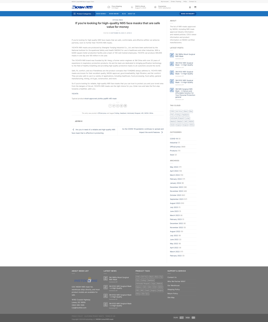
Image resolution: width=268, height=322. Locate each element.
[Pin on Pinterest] (121, 106)
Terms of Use (110, 316)
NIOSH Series (101, 14)
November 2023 (176, 191)
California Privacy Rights (94, 316)
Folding (117, 113)
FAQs (185, 1)
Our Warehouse (174, 285)
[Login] (190, 7)
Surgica (178, 125)
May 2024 (174, 167)
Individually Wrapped (133, 113)
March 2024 (175, 175)
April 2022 (174, 248)
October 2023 (175, 195)
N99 (149, 287)
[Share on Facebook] (110, 106)
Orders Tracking (176, 1)
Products (173, 151)
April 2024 (174, 171)
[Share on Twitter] (114, 106)
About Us (131, 14)
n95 (142, 113)
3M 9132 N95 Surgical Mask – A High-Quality (184, 64)
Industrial (173, 143)
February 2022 (176, 256)
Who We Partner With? (176, 281)
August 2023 (175, 203)
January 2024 (175, 183)
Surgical (185, 125)
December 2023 (176, 187)
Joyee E (129, 33)
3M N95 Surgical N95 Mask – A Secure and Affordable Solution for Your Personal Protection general (185, 93)
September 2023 (176, 199)
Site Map (171, 297)
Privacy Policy (77, 316)
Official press (118, 20)
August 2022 (175, 231)
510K (172, 111)
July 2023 (174, 207)
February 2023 (176, 219)
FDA (172, 115)
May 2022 (174, 243)
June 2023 (174, 211)
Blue (191, 111)
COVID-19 (174, 139)
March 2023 (175, 215)
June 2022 (174, 239)
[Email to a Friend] (117, 106)
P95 (137, 290)
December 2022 (176, 223)
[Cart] (195, 7)
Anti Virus (179, 111)
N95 (144, 287)
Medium (180, 121)
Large (187, 118)
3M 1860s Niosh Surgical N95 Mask (185, 55)
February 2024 (176, 179)
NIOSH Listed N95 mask (104, 319)
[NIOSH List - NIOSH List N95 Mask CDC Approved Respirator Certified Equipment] (82, 7)
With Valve (145, 294)
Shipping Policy (174, 289)
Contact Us (192, 1)
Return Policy (173, 293)
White (151, 113)
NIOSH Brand (114, 14)
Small (172, 125)
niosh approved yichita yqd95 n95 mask (101, 98)
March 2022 (175, 252)
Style (172, 155)
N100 (154, 287)
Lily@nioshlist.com (79, 308)
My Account (165, 1)
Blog (124, 14)
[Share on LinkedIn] (125, 106)
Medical (173, 121)
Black (185, 111)
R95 (142, 290)
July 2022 (174, 235)
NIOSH (146, 113)
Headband (123, 113)
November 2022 (176, 227)
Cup (161, 277)
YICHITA (75, 94)
